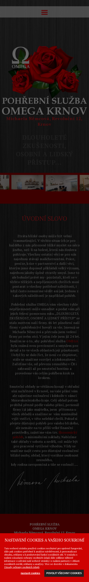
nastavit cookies (30, 573)
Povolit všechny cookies (64, 573)
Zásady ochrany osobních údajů (21, 567)
